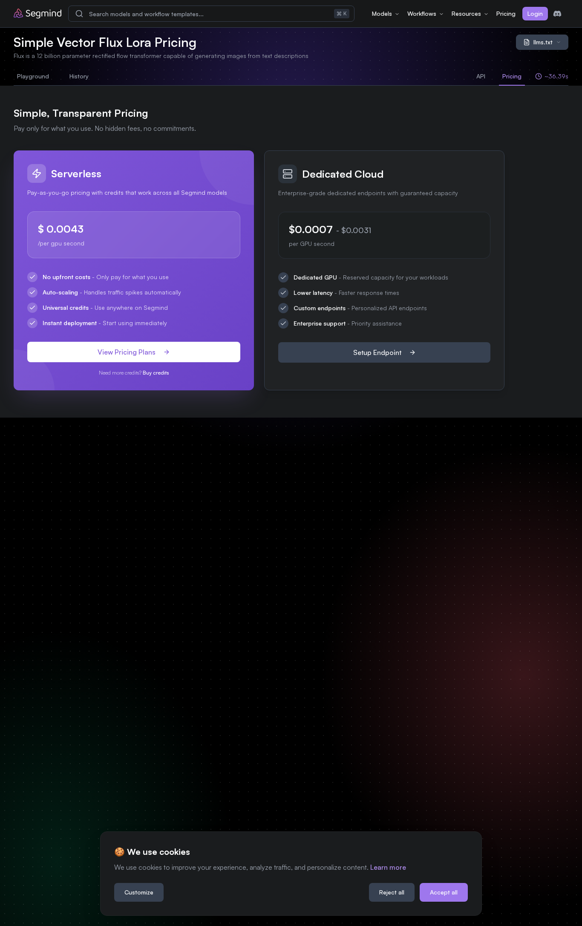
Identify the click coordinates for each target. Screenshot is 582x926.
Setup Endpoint (377, 352)
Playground (33, 76)
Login (535, 13)
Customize (138, 892)
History (79, 76)
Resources (466, 13)
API (480, 76)
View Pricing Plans (127, 352)
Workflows (421, 13)
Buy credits (156, 372)
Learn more (388, 867)
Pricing (506, 13)
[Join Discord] (557, 13)
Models (382, 13)
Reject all (391, 892)
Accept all (444, 892)
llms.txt (543, 42)
